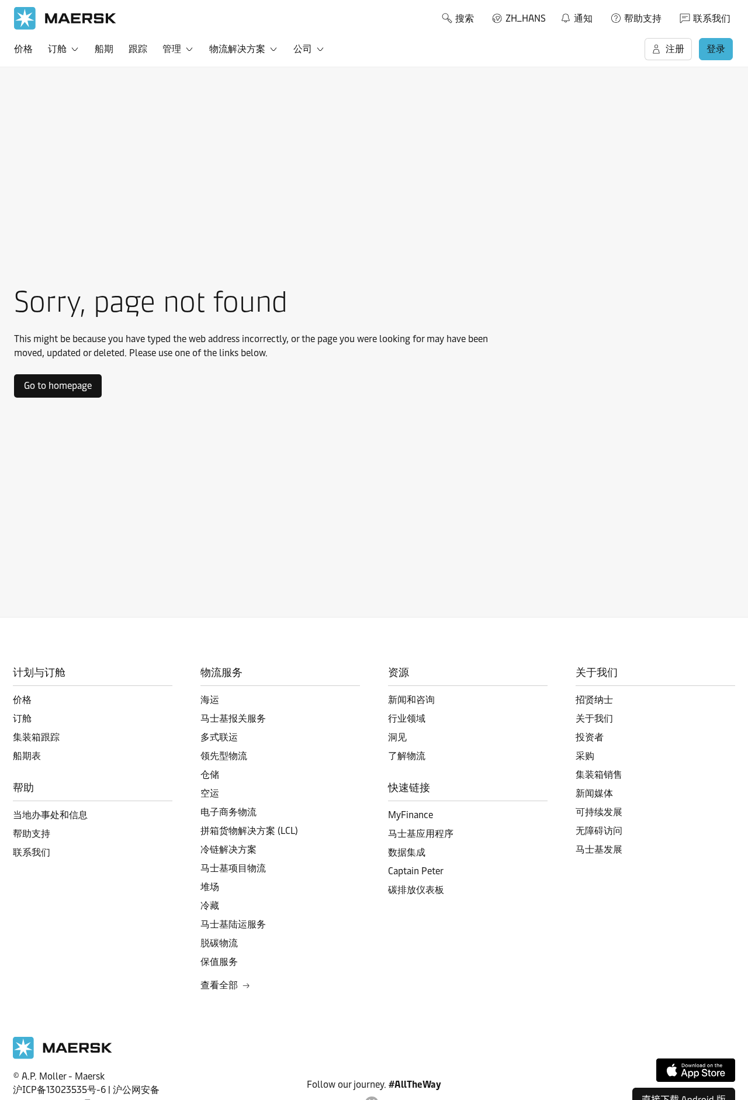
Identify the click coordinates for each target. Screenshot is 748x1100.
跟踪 (138, 48)
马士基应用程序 (420, 833)
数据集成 (406, 852)
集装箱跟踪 (36, 737)
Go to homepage (58, 385)
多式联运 (219, 737)
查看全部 (219, 985)
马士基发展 (599, 849)
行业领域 (406, 718)
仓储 (209, 774)
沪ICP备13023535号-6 (59, 1089)
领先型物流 (223, 755)
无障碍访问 (599, 830)
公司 (302, 48)
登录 (716, 48)
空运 (209, 793)
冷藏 (209, 905)
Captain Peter (416, 871)
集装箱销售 (599, 774)
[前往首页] (62, 1055)
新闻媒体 (594, 793)
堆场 (209, 886)
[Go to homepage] (65, 18)
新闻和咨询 (411, 699)
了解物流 (406, 755)
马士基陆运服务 (233, 924)
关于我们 (594, 718)
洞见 (397, 737)
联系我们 (711, 18)
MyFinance (410, 814)
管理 (171, 48)
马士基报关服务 (233, 718)
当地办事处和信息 (50, 814)
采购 (585, 755)
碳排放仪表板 (416, 889)
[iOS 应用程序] (695, 1070)
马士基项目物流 (233, 868)
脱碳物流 (219, 943)
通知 (576, 16)
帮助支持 (643, 18)
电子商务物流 (228, 812)
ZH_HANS (525, 18)
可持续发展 (599, 812)
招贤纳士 (594, 699)
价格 (23, 48)
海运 (209, 699)
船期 (104, 48)
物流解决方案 (237, 48)
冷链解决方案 (228, 849)
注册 (675, 48)
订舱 (57, 48)
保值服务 (219, 961)
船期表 (27, 755)
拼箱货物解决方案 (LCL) (249, 830)
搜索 (464, 18)
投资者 (590, 737)
